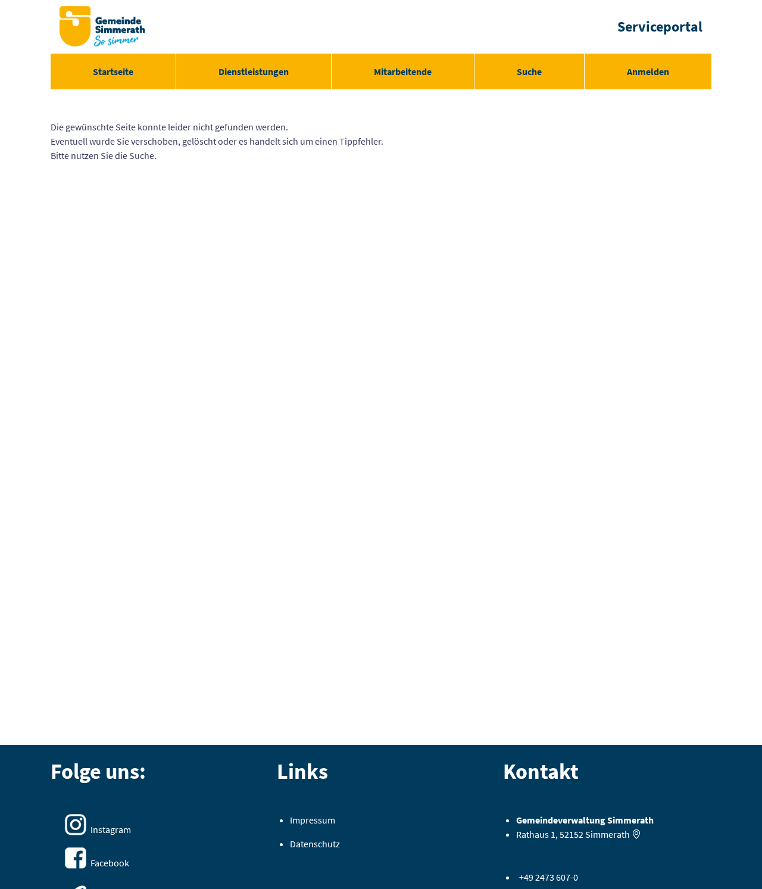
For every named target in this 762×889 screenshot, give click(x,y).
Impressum (312, 820)
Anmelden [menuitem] (648, 71)
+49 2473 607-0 (548, 877)
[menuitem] (113, 71)
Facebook (109, 863)
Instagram (110, 829)
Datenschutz (315, 844)
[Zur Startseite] (102, 27)
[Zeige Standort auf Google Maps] (636, 834)
